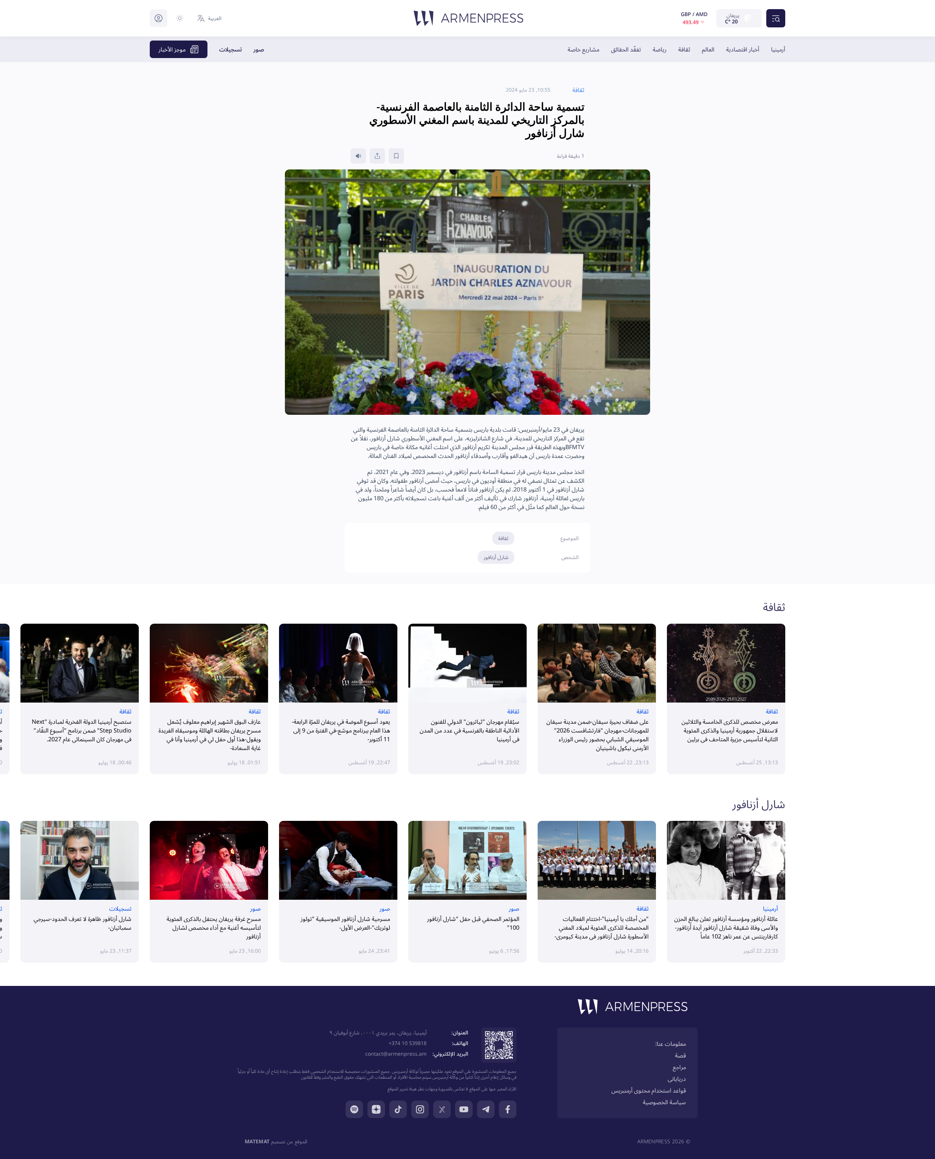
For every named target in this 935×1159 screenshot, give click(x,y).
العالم (708, 49)
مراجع (679, 1067)
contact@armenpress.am (396, 1053)
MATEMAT (257, 1141)
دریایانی (677, 1079)
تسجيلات (230, 49)
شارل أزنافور (496, 557)
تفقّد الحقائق (626, 49)
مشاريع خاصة (583, 49)
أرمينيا (778, 49)
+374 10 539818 (408, 1043)
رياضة (660, 49)
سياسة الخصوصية (664, 1102)
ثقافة (684, 49)
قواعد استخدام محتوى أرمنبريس (648, 1090)
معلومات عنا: (670, 1044)
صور (258, 49)
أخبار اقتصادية (742, 49)
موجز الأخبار (172, 49)
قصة (680, 1055)
